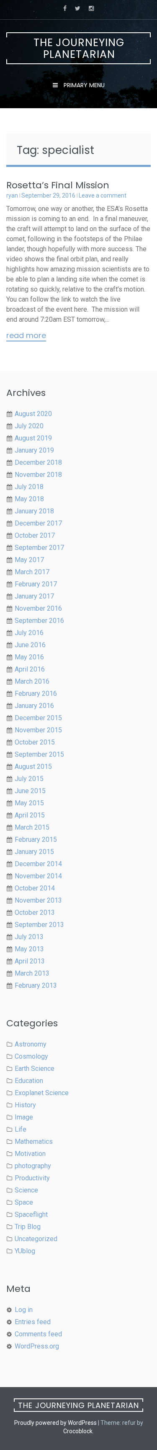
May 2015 (29, 803)
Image (24, 1117)
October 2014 (35, 888)
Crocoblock (78, 1431)
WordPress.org (37, 1346)
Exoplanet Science (42, 1093)
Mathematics (34, 1141)
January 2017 (34, 596)
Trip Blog (28, 1227)
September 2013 (39, 925)
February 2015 (36, 839)
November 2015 (38, 730)
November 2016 (38, 608)
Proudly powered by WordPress (55, 1422)
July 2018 (29, 487)
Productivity (32, 1178)
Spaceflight (31, 1214)
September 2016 (39, 621)
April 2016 (30, 669)
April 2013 (30, 961)
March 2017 (32, 572)
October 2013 (35, 912)
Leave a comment (102, 195)
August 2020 (33, 414)
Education (29, 1081)
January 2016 (34, 706)
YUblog (25, 1251)
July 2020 (29, 426)
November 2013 (38, 900)
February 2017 (36, 584)
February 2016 (36, 694)
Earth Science (34, 1069)
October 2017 (35, 535)
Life (20, 1129)
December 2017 (38, 523)
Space (24, 1202)
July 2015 (29, 779)
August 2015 (33, 767)
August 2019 (33, 438)
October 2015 (35, 742)
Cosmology (31, 1056)
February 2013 (36, 985)
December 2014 (38, 864)
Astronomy (30, 1044)
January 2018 (34, 511)
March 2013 (32, 973)
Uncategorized (36, 1239)
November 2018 (38, 475)
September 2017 (39, 548)
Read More (26, 336)
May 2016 (29, 657)
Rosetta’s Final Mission (57, 185)
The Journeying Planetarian (78, 48)
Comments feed (38, 1334)
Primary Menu (83, 85)
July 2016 (29, 633)
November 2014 (38, 876)
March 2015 (32, 827)
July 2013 (29, 937)
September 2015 (39, 754)
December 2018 (38, 462)
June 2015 (30, 791)
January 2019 (34, 450)
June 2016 (30, 645)
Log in (24, 1310)
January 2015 (34, 852)
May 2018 (29, 499)
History (25, 1105)
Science (26, 1190)
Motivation (30, 1154)
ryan (12, 195)
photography (33, 1166)
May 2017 (29, 560)
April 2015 (30, 815)
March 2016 (32, 681)
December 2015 (38, 718)
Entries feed (33, 1322)
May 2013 (29, 949)
